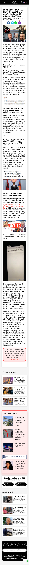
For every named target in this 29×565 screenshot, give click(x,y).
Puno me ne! (10, 555)
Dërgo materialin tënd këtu (13, 550)
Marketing (19, 555)
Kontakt (21, 558)
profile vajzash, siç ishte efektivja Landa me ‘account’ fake (13, 206)
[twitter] (8, 544)
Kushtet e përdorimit (11, 558)
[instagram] (15, 544)
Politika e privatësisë (10, 556)
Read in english (17, 20)
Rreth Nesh (21, 556)
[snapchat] (25, 544)
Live (4, 2)
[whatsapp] (18, 544)
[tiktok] (22, 544)
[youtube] (4, 544)
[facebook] (11, 544)
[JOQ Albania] (14, 2)
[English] (24, 2)
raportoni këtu (14, 359)
